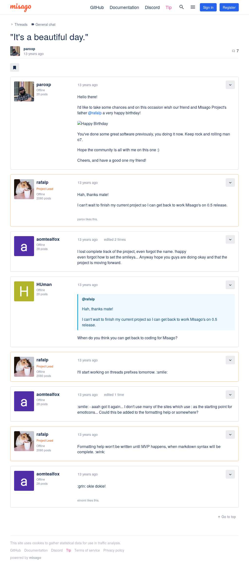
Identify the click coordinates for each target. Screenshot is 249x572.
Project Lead (44, 189)
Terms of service (87, 550)
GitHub (97, 7)
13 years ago (88, 84)
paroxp (29, 48)
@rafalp (95, 113)
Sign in (208, 7)
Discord (152, 7)
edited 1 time (114, 394)
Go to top (226, 516)
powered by (25, 557)
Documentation (124, 7)
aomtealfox (48, 239)
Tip (169, 7)
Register (229, 7)
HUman (44, 284)
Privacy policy (113, 550)
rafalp (42, 182)
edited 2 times (115, 239)
